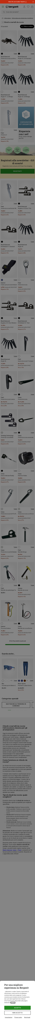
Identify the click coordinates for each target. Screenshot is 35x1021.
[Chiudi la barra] (33, 2)
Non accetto (17, 1013)
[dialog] (17, 1001)
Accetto (17, 1008)
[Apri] (26, 2)
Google (13, 1002)
